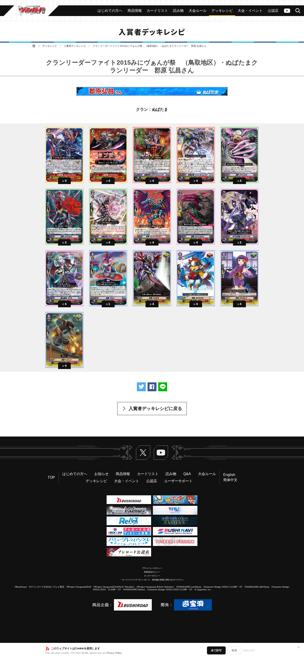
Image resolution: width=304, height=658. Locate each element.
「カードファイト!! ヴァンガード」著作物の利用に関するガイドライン (152, 580)
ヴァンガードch (287, 10)
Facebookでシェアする (152, 386)
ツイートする (141, 386)
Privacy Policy (114, 653)
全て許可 (216, 650)
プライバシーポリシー (152, 568)
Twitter (143, 452)
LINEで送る (162, 386)
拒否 (234, 650)
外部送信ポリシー (152, 572)
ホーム (34, 46)
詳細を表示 (249, 650)
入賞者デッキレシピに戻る (155, 408)
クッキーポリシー (152, 576)
